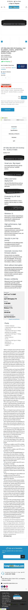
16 (3, 465)
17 (3, 473)
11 (3, 439)
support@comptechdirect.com (10, 583)
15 (3, 461)
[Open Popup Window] (7, 536)
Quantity (3, 75)
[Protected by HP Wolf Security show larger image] (14, 191)
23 (3, 507)
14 (3, 452)
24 (3, 515)
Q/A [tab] (14, 141)
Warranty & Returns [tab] (14, 134)
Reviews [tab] (14, 137)
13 (3, 448)
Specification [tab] (14, 130)
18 (3, 476)
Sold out (8, 109)
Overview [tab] (14, 126)
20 (3, 486)
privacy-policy (5, 608)
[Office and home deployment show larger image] (14, 174)
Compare (3, 73)
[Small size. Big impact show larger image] (14, 158)
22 (3, 499)
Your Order (18, 1)
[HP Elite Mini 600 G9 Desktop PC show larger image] (14, 209)
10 (3, 437)
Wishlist (10, 1)
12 (3, 443)
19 (3, 479)
